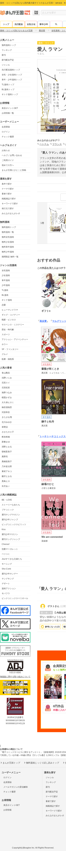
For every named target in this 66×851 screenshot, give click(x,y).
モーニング (7, 564)
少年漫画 (6, 285)
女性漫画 (6, 270)
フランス (57, 144)
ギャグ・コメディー (11, 315)
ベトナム (44, 144)
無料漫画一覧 (8, 232)
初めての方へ (8, 165)
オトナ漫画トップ (10, 94)
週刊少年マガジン (10, 534)
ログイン (6, 132)
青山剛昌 (6, 373)
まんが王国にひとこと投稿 (14, 170)
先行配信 (19, 24)
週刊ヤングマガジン (11, 514)
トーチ (43, 436)
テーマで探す (8, 189)
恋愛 (4, 305)
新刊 (4, 55)
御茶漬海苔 (7, 407)
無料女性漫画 (8, 237)
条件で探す (7, 184)
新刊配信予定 (8, 60)
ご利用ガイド (8, 160)
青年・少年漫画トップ (12, 79)
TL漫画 (5, 290)
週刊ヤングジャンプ (11, 539)
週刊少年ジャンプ (10, 519)
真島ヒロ (6, 481)
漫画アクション (9, 588)
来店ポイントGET (10, 108)
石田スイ (6, 383)
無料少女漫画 (8, 242)
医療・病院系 (8, 359)
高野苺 (5, 456)
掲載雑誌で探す (9, 198)
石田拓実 (6, 387)
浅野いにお (7, 378)
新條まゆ (6, 442)
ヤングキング (8, 578)
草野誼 (5, 427)
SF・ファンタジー (10, 349)
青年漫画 (6, 280)
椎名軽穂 (6, 437)
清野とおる (7, 447)
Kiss (4, 529)
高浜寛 (43, 321)
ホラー (5, 344)
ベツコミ (6, 554)
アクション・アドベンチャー (15, 339)
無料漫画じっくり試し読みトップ (42, 763)
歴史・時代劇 (8, 329)
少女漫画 (6, 275)
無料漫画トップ (9, 45)
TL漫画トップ (8, 84)
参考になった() (52, 627)
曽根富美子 (7, 451)
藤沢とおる (7, 476)
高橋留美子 (7, 461)
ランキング (7, 50)
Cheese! (5, 544)
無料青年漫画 (8, 247)
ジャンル (6, 65)
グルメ (5, 354)
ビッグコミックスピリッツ (14, 524)
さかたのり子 (8, 432)
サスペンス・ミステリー (13, 324)
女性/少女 (31, 24)
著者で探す (7, 194)
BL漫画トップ (8, 89)
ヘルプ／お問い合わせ (12, 155)
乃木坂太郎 (7, 466)
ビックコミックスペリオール (15, 598)
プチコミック (8, 510)
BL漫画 (5, 295)
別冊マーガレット (10, 549)
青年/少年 (43, 24)
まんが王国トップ (11, 763)
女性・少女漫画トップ (12, 75)
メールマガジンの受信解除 (15, 787)
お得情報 (7, 810)
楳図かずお (7, 397)
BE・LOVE (7, 500)
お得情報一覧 (8, 113)
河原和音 (6, 412)
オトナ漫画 (7, 300)
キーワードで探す (10, 203)
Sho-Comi (6, 569)
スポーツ (6, 334)
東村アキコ (7, 471)
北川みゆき (7, 422)
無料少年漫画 (8, 252)
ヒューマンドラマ (10, 310)
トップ (6, 24)
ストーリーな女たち (11, 505)
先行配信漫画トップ (11, 70)
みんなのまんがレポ (11, 213)
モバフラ (6, 593)
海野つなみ (7, 392)
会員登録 (6, 127)
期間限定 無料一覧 (10, 257)
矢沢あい (6, 486)
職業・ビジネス (9, 320)
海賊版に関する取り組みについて (15, 676)
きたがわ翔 (7, 417)
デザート (6, 583)
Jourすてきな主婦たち (12, 559)
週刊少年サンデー (10, 574)
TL (56, 24)
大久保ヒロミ (8, 402)
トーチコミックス (56, 436)
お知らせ (6, 150)
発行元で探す (8, 208)
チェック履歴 (8, 136)
